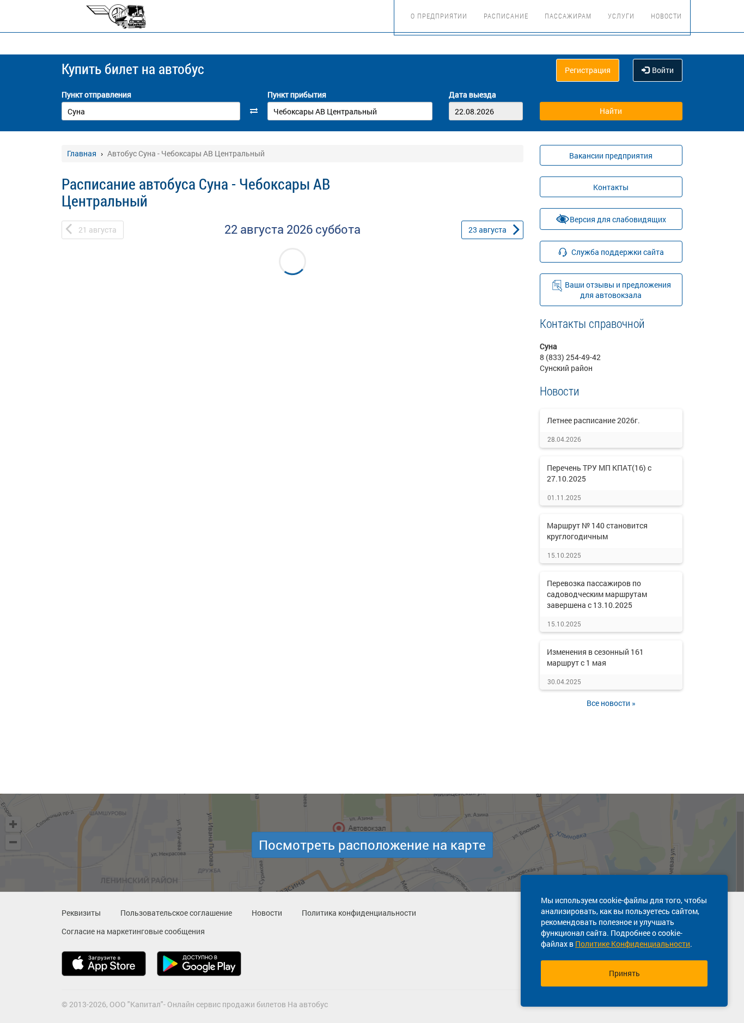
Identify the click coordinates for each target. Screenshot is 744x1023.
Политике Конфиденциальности (632, 944)
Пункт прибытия (296, 94)
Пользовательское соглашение (176, 913)
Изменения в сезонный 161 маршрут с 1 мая (595, 657)
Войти (663, 70)
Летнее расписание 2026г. (593, 420)
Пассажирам (568, 16)
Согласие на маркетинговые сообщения (133, 931)
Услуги (621, 16)
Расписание (506, 16)
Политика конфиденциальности (359, 913)
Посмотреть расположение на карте (372, 845)
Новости (666, 16)
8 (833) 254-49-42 (570, 357)
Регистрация (588, 70)
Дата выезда (472, 94)
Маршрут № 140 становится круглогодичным (597, 530)
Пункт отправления (96, 94)
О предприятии (439, 16)
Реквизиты (81, 913)
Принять (624, 973)
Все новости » (611, 703)
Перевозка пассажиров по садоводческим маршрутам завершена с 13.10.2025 (597, 594)
